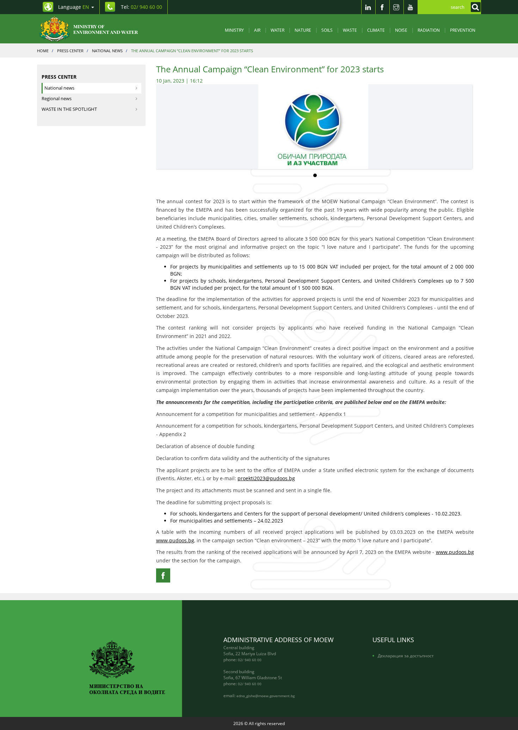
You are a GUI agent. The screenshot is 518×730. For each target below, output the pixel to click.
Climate (376, 30)
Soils (327, 30)
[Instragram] (396, 7)
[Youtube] (410, 7)
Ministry (234, 30)
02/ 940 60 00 (249, 659)
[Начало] (94, 29)
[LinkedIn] (368, 7)
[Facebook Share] (163, 575)
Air (257, 30)
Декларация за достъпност (406, 655)
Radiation (429, 30)
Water (277, 30)
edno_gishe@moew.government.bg (265, 695)
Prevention (462, 30)
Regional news (57, 99)
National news (59, 88)
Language (73, 7)
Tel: (141, 7)
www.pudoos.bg (175, 540)
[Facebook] (382, 7)
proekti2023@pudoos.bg (266, 478)
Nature (303, 30)
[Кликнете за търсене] (474, 7)
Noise (401, 30)
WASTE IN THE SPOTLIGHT (69, 109)
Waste (350, 30)
